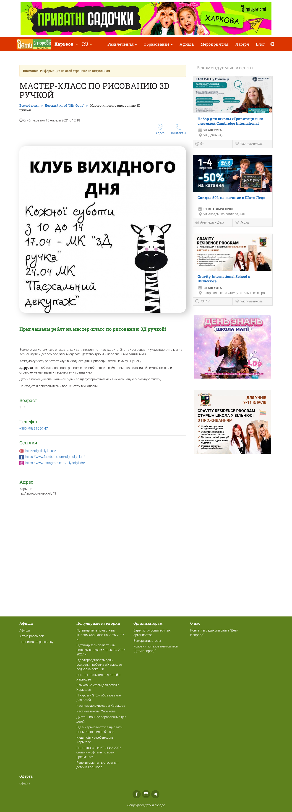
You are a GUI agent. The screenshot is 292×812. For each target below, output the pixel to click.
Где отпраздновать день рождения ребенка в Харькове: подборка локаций (99, 664)
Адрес (160, 133)
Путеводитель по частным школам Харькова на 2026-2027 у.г (100, 635)
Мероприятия (215, 44)
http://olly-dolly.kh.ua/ (40, 451)
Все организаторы (147, 640)
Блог (260, 44)
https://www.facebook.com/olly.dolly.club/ (55, 457)
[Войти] (273, 44)
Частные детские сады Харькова (100, 705)
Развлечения (121, 44)
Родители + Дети (212, 222)
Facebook (137, 794)
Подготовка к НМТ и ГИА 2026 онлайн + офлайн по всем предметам (98, 752)
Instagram (146, 794)
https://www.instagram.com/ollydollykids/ (55, 463)
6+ (202, 143)
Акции (244, 222)
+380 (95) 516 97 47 (33, 428)
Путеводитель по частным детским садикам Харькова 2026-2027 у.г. (101, 649)
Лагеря (242, 44)
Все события (29, 105)
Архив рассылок (31, 636)
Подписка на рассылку (36, 642)
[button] (66, 44)
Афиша (187, 44)
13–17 (205, 301)
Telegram (155, 794)
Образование (157, 44)
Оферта (24, 783)
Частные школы (251, 143)
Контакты (178, 133)
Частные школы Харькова (96, 711)
